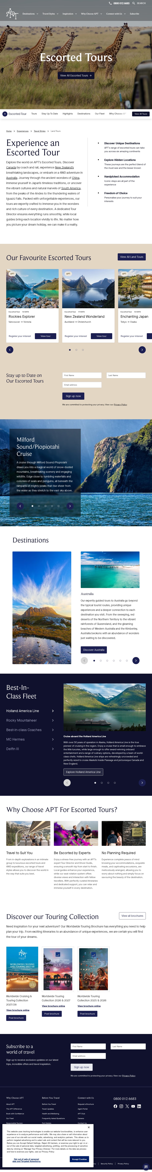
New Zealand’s (64, 167)
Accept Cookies (79, 1159)
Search (141, 3)
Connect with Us (86, 1097)
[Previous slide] (9, 349)
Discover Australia (93, 650)
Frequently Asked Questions (53, 1118)
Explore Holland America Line (83, 772)
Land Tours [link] (56, 131)
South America (70, 188)
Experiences (22, 131)
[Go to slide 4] (52, 506)
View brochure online (22, 969)
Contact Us (82, 1123)
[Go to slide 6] (127, 660)
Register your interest (20, 336)
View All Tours (141, 113)
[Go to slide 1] (70, 350)
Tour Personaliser (85, 1128)
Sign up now (73, 396)
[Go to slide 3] (83, 350)
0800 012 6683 (121, 3)
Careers (81, 1118)
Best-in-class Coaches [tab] (24, 730)
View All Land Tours (131, 257)
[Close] (89, 1127)
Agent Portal (83, 1109)
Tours (34, 113)
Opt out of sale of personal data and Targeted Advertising (26, 1160)
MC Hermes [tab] (15, 739)
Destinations (83, 113)
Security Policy (107, 1164)
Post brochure (16, 1017)
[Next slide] (142, 349)
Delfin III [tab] (12, 749)
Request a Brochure (86, 1104)
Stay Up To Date (50, 113)
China (75, 178)
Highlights (68, 113)
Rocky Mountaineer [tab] (21, 720)
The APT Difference (14, 1109)
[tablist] (30, 718)
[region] (48, 1145)
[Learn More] (115, 1106)
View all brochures (132, 916)
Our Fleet (99, 113)
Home (9, 131)
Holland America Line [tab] (22, 711)
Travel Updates (48, 1109)
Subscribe (134, 13)
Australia (11, 178)
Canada (11, 167)
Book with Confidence (15, 1113)
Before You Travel (51, 1097)
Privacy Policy (120, 404)
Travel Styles (39, 131)
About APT (10, 1104)
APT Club (81, 1113)
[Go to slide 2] (76, 350)
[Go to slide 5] (58, 506)
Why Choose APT (118, 113)
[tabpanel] (105, 734)
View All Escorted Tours (74, 75)
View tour (45, 336)
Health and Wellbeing (50, 1113)
